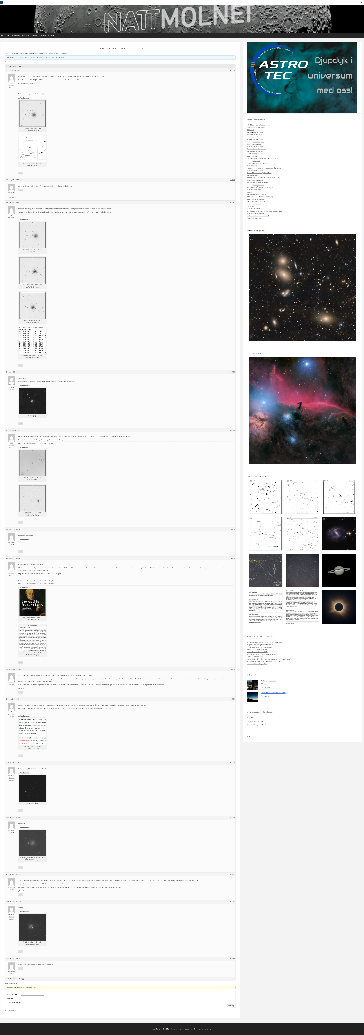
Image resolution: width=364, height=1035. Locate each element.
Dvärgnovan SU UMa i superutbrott (258, 182)
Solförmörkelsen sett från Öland (258, 216)
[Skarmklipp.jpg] (32, 401)
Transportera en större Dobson (257, 163)
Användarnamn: (12, 994)
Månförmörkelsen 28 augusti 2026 (258, 139)
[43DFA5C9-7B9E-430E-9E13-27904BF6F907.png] (32, 148)
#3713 (233, 529)
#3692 (232, 372)
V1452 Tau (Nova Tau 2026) (256, 202)
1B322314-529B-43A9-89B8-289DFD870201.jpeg (32, 943)
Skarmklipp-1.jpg (32, 803)
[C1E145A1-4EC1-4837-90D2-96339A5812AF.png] (32, 113)
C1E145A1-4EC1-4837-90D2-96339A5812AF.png (33, 129)
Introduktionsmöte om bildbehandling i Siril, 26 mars (264, 661)
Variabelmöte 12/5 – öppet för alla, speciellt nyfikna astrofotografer (269, 659)
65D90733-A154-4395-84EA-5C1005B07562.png (32, 321)
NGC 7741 (250, 130)
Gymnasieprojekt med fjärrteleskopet (259, 647)
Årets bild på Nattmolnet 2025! (257, 652)
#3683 (232, 180)
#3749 (232, 959)
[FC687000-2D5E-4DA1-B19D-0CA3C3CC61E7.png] (32, 731)
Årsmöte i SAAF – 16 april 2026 (257, 664)
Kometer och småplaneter (29, 53)
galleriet (262, 231)
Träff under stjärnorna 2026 (269, 681)
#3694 (232, 430)
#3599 (232, 70)
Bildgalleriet (16, 35)
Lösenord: (10, 998)
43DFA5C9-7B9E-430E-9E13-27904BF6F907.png (32, 164)
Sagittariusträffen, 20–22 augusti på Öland (261, 654)
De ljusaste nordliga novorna (256, 149)
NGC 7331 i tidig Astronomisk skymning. (260, 197)
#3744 (232, 874)
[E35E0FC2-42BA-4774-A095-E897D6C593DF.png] (32, 341)
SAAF (8, 35)
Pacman (250, 192)
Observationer (14, 53)
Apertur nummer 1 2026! (255, 657)
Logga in (51, 35)
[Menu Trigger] (1, 2)
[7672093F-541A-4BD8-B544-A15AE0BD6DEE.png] (32, 602)
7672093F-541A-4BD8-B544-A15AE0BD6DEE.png (32, 619)
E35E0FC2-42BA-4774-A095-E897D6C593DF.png (32, 357)
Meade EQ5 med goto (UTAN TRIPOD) (259, 173)
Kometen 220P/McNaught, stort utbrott (260, 187)
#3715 (233, 558)
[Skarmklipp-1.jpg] (32, 788)
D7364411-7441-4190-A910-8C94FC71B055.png (33, 514)
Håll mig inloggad (14, 1002)
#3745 (232, 902)
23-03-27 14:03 (48, 57)
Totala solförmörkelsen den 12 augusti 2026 (261, 158)
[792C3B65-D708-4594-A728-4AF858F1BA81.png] (32, 463)
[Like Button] (20, 173)
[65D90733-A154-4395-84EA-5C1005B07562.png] (32, 305)
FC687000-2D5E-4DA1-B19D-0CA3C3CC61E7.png (32, 747)
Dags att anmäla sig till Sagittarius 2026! (260, 645)
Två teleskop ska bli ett (255, 154)
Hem (2, 35)
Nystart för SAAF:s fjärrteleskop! (257, 649)
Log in (7, 1010)
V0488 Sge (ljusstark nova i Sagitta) (259, 125)
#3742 (232, 818)
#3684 (232, 202)
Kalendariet (25, 35)
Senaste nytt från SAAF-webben (261, 636)
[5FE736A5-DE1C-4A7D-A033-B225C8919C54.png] (32, 638)
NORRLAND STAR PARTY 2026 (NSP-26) (273, 693)
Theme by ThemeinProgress (180, 1029)
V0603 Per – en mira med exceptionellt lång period (264, 168)
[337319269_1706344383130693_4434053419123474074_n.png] (32, 843)
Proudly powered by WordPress (201, 1029)
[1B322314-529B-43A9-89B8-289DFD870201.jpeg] (32, 927)
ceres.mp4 (23, 542)
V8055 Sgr (250, 206)
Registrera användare (39, 35)
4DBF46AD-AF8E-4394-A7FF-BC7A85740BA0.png (32, 286)
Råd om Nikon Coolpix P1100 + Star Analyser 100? (263, 178)
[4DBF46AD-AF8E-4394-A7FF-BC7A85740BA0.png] (32, 270)
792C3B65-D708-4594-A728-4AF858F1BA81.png (33, 479)
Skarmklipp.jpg (32, 416)
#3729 (232, 763)
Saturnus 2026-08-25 (254, 135)
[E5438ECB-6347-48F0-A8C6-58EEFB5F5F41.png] (32, 235)
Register (13, 1010)
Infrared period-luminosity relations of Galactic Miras (264, 211)
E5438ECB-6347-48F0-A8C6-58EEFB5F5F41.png (33, 251)
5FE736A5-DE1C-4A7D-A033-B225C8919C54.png (32, 654)
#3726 (232, 699)
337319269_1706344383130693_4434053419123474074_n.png (33, 859)
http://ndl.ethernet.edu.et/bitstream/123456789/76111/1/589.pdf (39, 574)
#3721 (233, 669)
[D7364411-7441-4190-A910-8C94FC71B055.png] (32, 498)
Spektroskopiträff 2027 (254, 144)
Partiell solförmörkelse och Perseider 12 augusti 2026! (264, 642)
